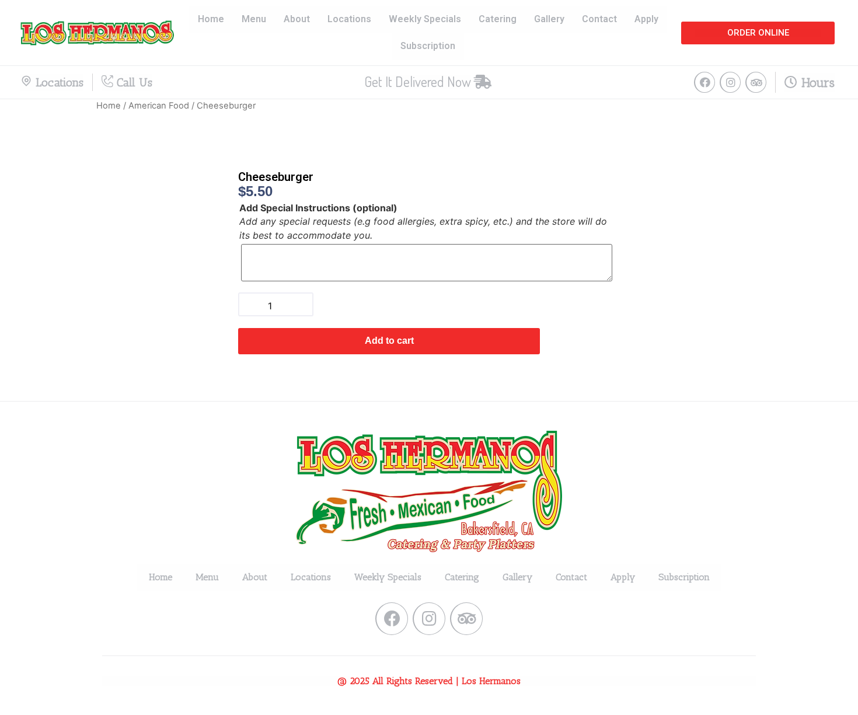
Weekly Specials (425, 19)
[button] (758, 33)
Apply (646, 19)
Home (211, 19)
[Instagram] (730, 82)
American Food (158, 105)
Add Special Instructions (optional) (318, 207)
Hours (816, 82)
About (297, 19)
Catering (498, 19)
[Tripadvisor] (755, 82)
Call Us (132, 82)
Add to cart (389, 341)
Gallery (549, 19)
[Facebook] (704, 82)
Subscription (427, 45)
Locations (349, 19)
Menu (254, 19)
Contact (599, 19)
